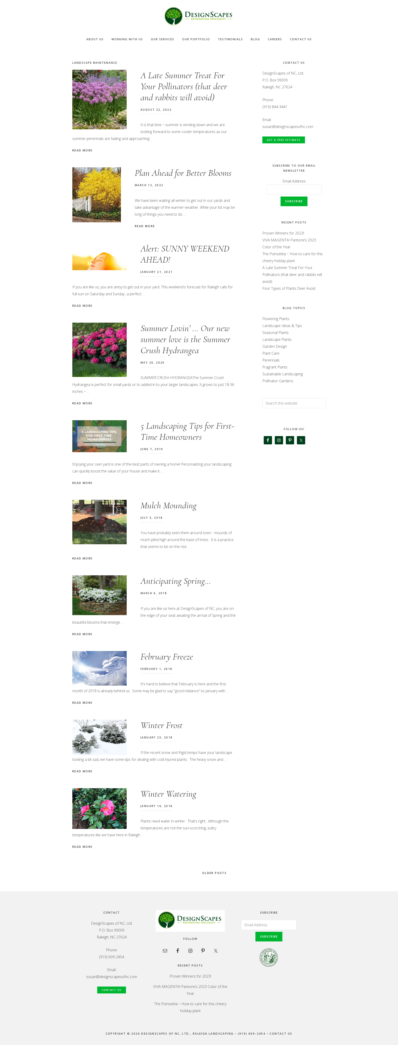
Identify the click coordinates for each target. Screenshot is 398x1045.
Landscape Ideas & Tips (282, 325)
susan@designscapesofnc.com (287, 126)
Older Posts (215, 873)
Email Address (294, 181)
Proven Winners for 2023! (283, 233)
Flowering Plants (275, 318)
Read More (82, 150)
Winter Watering (168, 793)
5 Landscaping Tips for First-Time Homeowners (187, 431)
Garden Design (274, 346)
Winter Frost (161, 725)
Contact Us (111, 990)
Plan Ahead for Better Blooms (183, 172)
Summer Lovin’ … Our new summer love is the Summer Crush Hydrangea (185, 339)
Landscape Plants (277, 339)
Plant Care (270, 353)
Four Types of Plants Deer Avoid (288, 288)
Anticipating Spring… (175, 580)
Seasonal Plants (275, 332)
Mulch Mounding (168, 505)
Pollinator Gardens (277, 380)
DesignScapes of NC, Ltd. (199, 16)
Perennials (271, 360)
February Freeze (166, 656)
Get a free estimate (283, 140)
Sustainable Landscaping (282, 373)
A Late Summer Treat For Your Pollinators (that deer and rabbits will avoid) (183, 86)
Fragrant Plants (274, 367)
